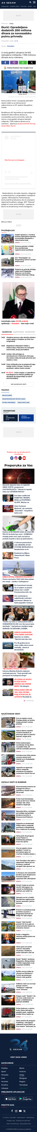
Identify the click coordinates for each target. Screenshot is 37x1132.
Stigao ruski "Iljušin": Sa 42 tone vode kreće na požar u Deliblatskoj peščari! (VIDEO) (25, 999)
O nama (6, 1118)
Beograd (23, 1078)
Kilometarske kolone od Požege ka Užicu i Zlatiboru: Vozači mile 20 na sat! (25, 789)
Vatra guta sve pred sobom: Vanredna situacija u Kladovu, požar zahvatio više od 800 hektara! (25, 950)
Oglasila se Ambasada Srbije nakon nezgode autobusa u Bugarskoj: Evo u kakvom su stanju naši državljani (25, 826)
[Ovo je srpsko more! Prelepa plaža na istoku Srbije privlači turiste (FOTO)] (8, 722)
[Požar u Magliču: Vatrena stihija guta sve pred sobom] (8, 939)
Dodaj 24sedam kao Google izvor (20, 68)
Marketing (30, 1118)
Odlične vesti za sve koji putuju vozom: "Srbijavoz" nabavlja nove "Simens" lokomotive (25, 987)
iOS (17, 321)
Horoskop (23, 1085)
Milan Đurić (7, 395)
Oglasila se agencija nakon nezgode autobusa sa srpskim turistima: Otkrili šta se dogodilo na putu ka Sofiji (25, 770)
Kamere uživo (14, 7)
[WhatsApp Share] (23, 62)
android (24, 321)
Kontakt (13, 1118)
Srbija (11, 23)
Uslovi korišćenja (12, 1124)
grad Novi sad (23, 403)
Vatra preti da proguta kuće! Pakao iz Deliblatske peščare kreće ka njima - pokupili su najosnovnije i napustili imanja (26, 839)
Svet (3, 1078)
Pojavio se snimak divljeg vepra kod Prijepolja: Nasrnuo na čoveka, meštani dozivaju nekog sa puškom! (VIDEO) (25, 272)
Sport (30, 7)
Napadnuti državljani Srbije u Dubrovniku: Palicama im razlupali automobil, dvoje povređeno (20, 348)
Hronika (4, 1081)
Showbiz (4, 1075)
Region (22, 1081)
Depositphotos (25, 1124)
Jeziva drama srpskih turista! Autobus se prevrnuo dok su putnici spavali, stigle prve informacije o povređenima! (25, 733)
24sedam (15, 323)
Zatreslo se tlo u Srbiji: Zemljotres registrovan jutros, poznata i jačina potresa (25, 900)
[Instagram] (15, 458)
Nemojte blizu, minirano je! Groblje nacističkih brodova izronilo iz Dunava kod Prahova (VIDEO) (25, 814)
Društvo (4, 1085)
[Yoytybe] (20, 1111)
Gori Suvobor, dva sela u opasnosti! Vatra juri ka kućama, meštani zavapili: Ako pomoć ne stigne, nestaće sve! (25, 863)
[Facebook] (11, 458)
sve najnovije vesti (18, 384)
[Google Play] (25, 1099)
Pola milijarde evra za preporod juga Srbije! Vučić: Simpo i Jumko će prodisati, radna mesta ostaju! (20, 366)
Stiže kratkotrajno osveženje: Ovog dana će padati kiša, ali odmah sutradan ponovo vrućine (26, 746)
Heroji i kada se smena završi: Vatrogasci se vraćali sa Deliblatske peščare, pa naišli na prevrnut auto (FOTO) (25, 888)
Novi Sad (23, 1088)
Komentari (30, 332)
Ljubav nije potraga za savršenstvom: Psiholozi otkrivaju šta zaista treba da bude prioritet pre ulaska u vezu (21, 357)
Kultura (22, 1071)
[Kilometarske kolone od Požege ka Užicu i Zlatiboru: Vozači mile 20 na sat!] (8, 791)
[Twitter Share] (32, 62)
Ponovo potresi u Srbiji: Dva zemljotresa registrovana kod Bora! (24, 248)
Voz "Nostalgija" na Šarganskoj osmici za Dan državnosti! (25, 260)
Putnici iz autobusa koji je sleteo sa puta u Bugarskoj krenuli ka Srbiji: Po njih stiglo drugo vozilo (25, 913)
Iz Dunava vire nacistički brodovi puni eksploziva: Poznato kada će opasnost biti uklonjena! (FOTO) (26, 876)
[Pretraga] (30, 2)
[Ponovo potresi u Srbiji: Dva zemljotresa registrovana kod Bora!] (7, 250)
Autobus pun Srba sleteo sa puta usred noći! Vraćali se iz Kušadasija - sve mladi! (26, 758)
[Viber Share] (14, 62)
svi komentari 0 (10, 417)
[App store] (11, 1099)
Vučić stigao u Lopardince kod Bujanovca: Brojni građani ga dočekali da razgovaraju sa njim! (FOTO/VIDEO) (20, 375)
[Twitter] (20, 458)
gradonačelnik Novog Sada (13, 399)
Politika (24, 7)
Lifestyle (4, 1088)
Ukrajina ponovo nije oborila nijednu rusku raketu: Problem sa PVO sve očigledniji (21, 339)
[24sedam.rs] (8, 3)
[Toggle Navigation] (34, 2)
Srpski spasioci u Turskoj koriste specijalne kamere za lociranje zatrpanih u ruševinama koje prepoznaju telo (25, 237)
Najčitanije (18, 332)
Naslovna (4, 23)
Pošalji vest (11, 1121)
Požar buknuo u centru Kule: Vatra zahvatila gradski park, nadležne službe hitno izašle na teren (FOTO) (25, 1011)
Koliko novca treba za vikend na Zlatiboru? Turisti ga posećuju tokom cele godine (24, 974)
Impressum (21, 1118)
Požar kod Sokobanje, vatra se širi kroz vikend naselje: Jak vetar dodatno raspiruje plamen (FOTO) (25, 802)
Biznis (21, 1068)
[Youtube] (24, 458)
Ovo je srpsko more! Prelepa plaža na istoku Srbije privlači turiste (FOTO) (25, 721)
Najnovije (5, 7)
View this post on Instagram (14, 160)
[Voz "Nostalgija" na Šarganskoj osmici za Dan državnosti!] (7, 261)
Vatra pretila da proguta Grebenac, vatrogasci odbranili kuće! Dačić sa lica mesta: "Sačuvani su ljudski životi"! (26, 1023)
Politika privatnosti (23, 1121)
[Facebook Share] (5, 62)
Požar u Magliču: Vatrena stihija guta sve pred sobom (25, 936)
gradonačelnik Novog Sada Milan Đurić (18, 124)
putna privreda (8, 403)
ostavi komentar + (26, 417)
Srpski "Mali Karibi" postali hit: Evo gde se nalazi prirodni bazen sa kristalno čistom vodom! (25, 925)
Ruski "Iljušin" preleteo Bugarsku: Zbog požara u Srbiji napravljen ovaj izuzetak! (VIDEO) (25, 962)
